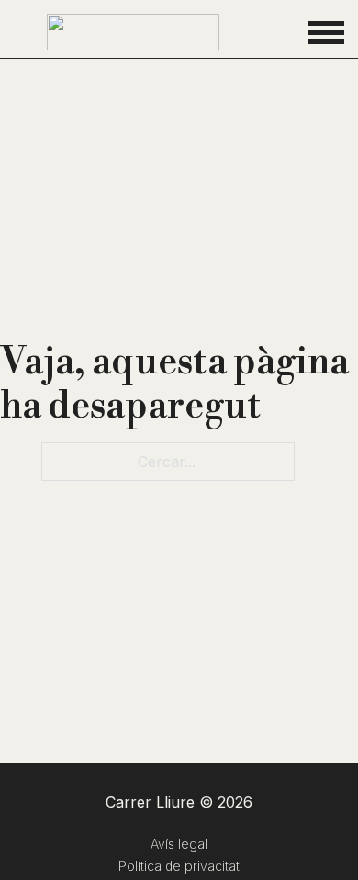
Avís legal (179, 844)
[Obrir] (326, 32)
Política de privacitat (179, 866)
